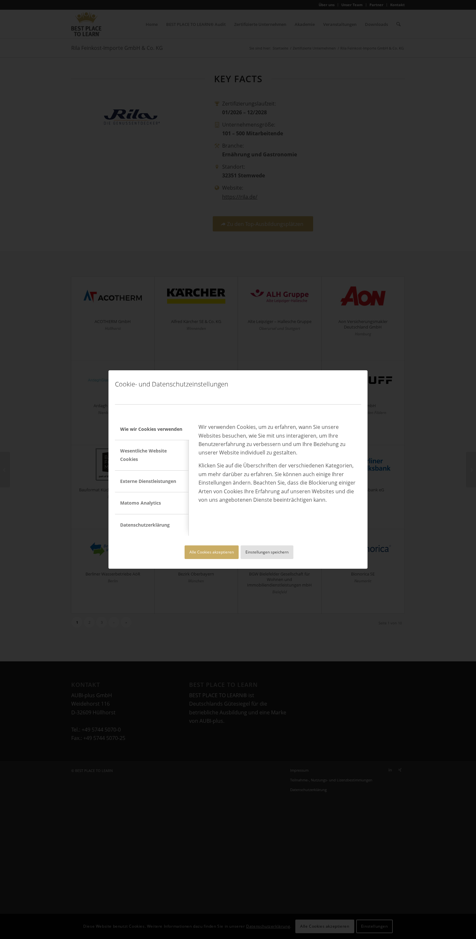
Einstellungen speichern (267, 552)
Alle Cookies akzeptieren (211, 552)
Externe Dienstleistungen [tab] (148, 481)
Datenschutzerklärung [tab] (145, 525)
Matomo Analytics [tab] (140, 503)
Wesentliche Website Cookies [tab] (143, 455)
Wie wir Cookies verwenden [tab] (151, 429)
